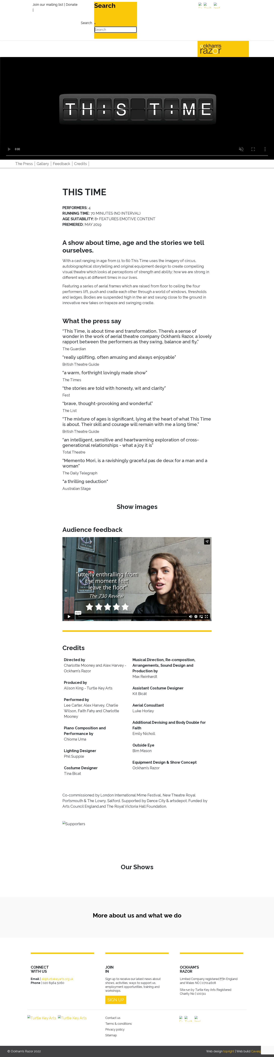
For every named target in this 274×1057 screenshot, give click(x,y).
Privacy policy (115, 1029)
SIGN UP (116, 999)
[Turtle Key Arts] (41, 1018)
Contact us (112, 1018)
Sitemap (111, 1035)
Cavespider (259, 1051)
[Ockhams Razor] (219, 48)
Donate (72, 5)
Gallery (43, 163)
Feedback (61, 163)
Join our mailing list (48, 5)
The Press (24, 163)
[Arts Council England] (71, 1018)
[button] (265, 1048)
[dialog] (86, 20)
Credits (80, 163)
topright (228, 1051)
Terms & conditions (118, 1023)
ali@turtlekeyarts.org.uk (57, 979)
